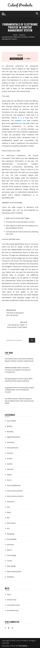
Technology (11, 555)
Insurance (10, 501)
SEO (8, 528)
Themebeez (22, 646)
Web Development (14, 571)
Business (10, 431)
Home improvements (15, 496)
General (20, 55)
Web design (11, 566)
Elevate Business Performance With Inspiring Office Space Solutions (18, 380)
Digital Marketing (13, 437)
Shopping (10, 534)
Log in (9, 594)
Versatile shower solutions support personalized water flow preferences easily (19, 401)
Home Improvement (15, 491)
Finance (10, 453)
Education (10, 442)
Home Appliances (13, 485)
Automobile (11, 421)
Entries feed (11, 600)
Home (9, 480)
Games (9, 464)
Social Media (11, 539)
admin (28, 58)
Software (10, 545)
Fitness (9, 458)
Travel (9, 561)
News (9, 512)
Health (9, 475)
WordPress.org (12, 610)
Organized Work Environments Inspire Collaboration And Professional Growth (19, 390)
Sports (9, 550)
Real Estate (11, 523)
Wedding (10, 577)
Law (8, 507)
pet (8, 518)
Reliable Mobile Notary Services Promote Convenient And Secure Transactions (17, 370)
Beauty (9, 426)
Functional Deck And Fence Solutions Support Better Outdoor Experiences (19, 360)
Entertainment (12, 448)
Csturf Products (20, 5)
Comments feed (13, 605)
